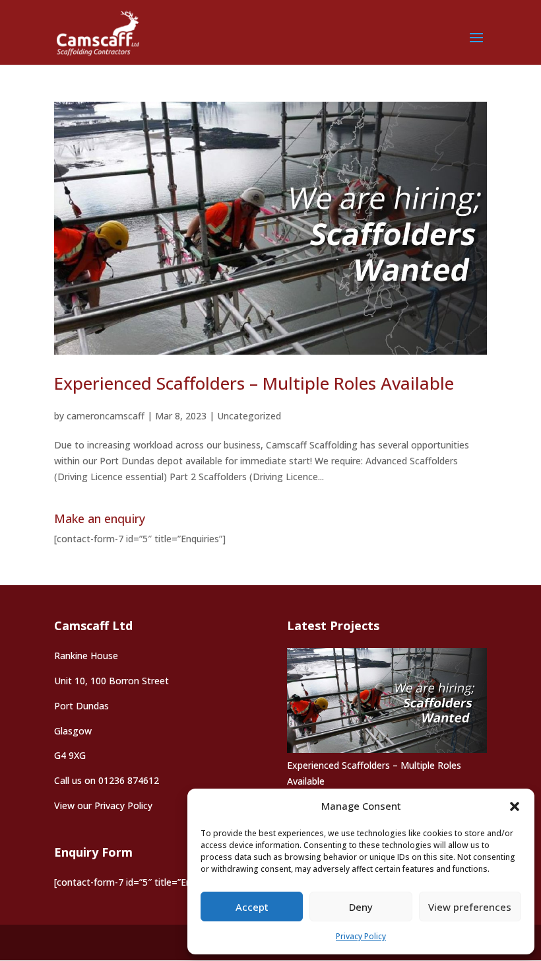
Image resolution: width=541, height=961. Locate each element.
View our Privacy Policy (103, 805)
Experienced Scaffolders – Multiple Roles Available (254, 383)
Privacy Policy (361, 936)
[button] (514, 806)
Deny (361, 906)
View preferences (469, 906)
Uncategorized (249, 415)
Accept (252, 906)
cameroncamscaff (105, 415)
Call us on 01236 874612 (106, 780)
